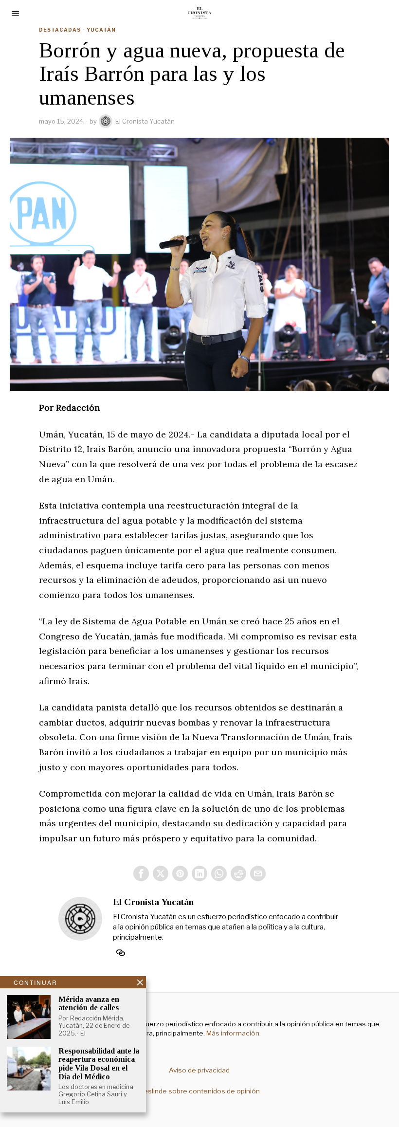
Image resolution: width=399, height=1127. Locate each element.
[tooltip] (141, 873)
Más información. (233, 1033)
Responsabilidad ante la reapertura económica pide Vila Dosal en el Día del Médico (98, 1064)
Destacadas (60, 30)
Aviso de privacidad (199, 1070)
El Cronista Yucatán (145, 121)
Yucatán (101, 30)
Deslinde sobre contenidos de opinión (199, 1091)
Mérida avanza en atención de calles (88, 1003)
